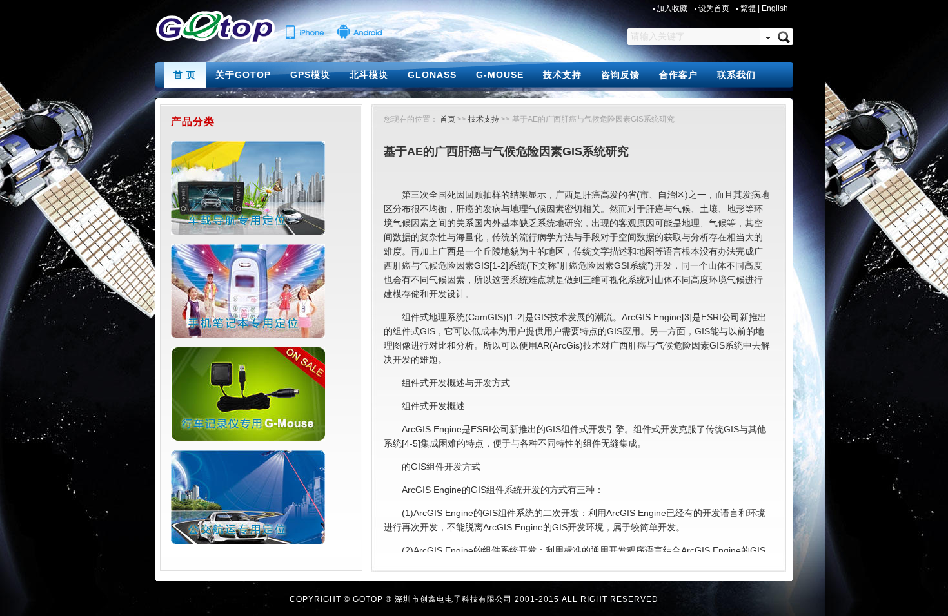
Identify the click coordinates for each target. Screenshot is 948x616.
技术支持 (562, 75)
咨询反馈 (620, 75)
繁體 (748, 8)
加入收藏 (673, 8)
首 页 (184, 75)
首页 (447, 119)
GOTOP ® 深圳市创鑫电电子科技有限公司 (432, 599)
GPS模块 (310, 75)
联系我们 (736, 75)
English (775, 8)
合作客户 (678, 75)
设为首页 (714, 8)
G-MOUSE (500, 75)
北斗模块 (369, 75)
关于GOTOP (243, 75)
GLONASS (432, 75)
